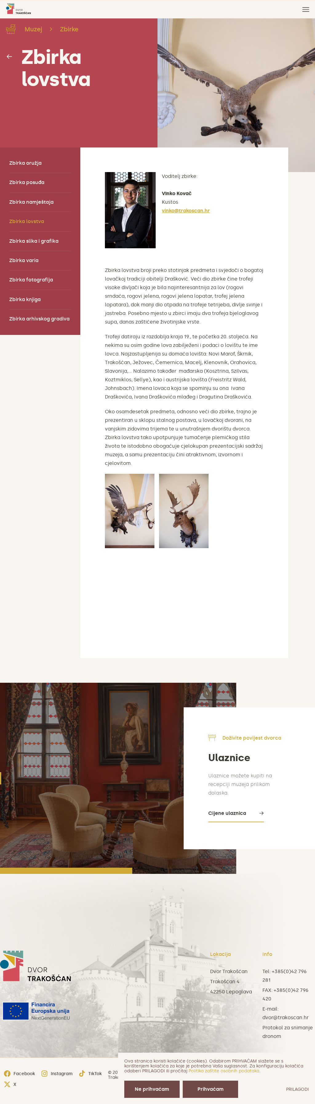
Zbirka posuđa (26, 182)
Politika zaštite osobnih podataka (224, 1071)
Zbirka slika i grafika (33, 241)
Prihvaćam (210, 1089)
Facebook (24, 1073)
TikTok (95, 1073)
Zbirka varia (23, 260)
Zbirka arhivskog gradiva (39, 319)
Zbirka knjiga (25, 299)
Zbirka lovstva (55, 68)
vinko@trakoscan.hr (186, 211)
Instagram (62, 1073)
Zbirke (69, 29)
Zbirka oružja (25, 163)
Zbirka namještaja (31, 202)
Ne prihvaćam (152, 1089)
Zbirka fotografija (31, 280)
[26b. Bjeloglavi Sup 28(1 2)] (129, 511)
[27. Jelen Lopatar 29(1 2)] (184, 511)
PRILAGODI (297, 1089)
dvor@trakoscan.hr (285, 1017)
